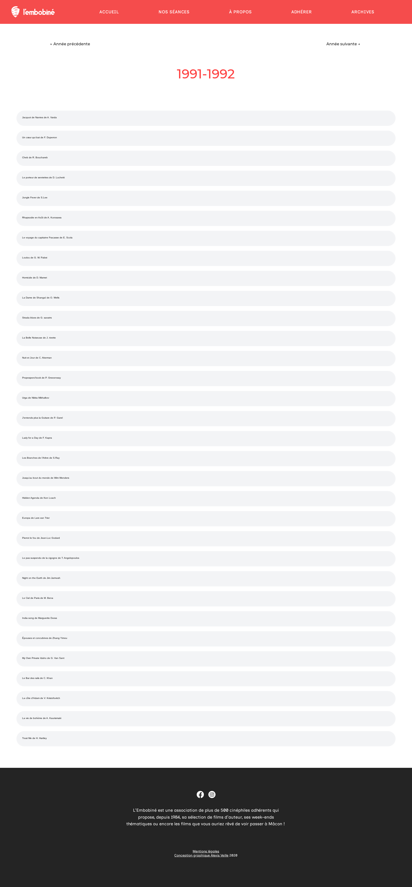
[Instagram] (212, 794)
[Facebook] (200, 794)
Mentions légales (206, 851)
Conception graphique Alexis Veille (201, 855)
